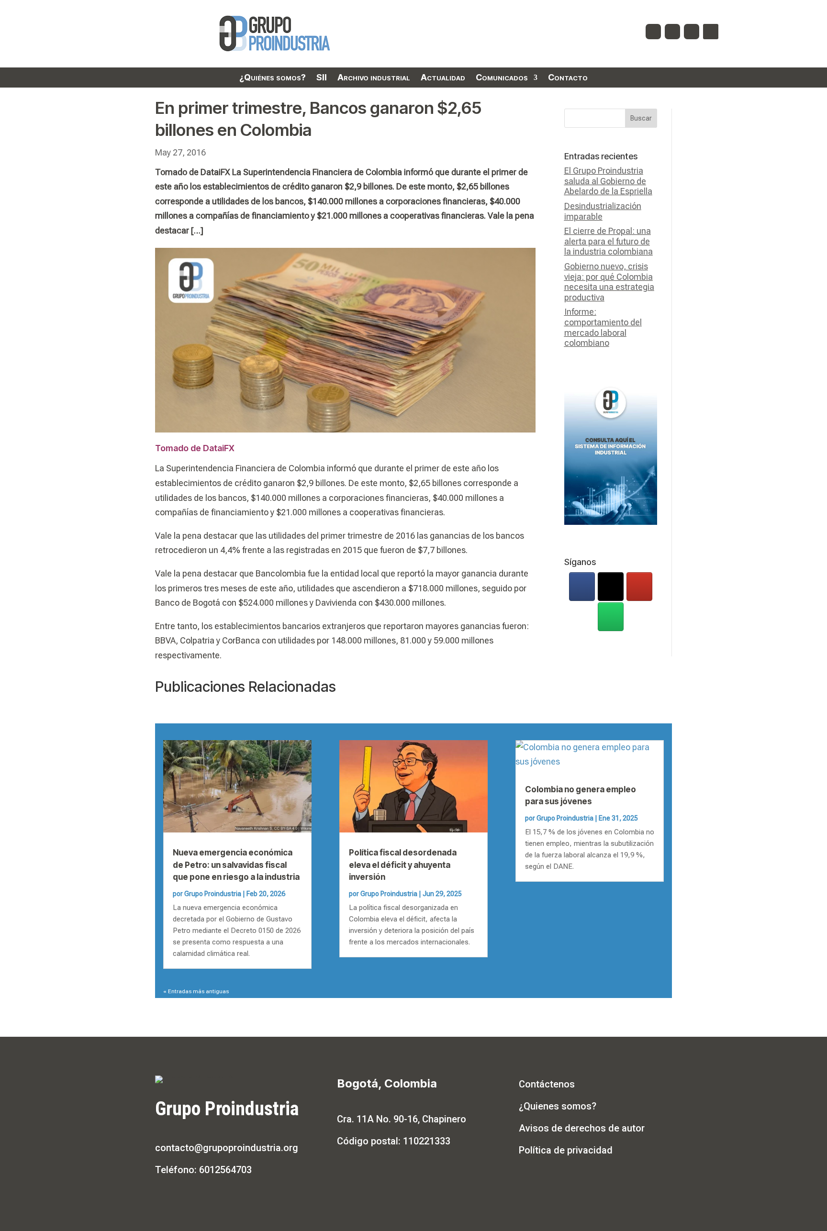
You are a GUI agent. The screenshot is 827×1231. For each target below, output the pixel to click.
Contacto (568, 78)
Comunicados (502, 78)
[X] (611, 586)
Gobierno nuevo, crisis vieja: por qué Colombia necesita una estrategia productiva (609, 281)
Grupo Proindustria (212, 894)
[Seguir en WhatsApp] (710, 31)
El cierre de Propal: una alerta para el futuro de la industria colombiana (608, 241)
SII (321, 78)
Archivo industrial (373, 78)
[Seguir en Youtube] (691, 31)
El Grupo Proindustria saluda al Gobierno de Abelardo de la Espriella (608, 181)
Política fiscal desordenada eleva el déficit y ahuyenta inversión (403, 865)
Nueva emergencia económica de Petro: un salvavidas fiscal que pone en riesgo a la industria (236, 865)
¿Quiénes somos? (272, 78)
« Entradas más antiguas (196, 991)
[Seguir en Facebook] (653, 31)
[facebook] (582, 586)
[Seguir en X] (672, 31)
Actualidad (443, 78)
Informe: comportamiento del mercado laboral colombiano (603, 327)
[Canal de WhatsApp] (611, 616)
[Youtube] (639, 586)
